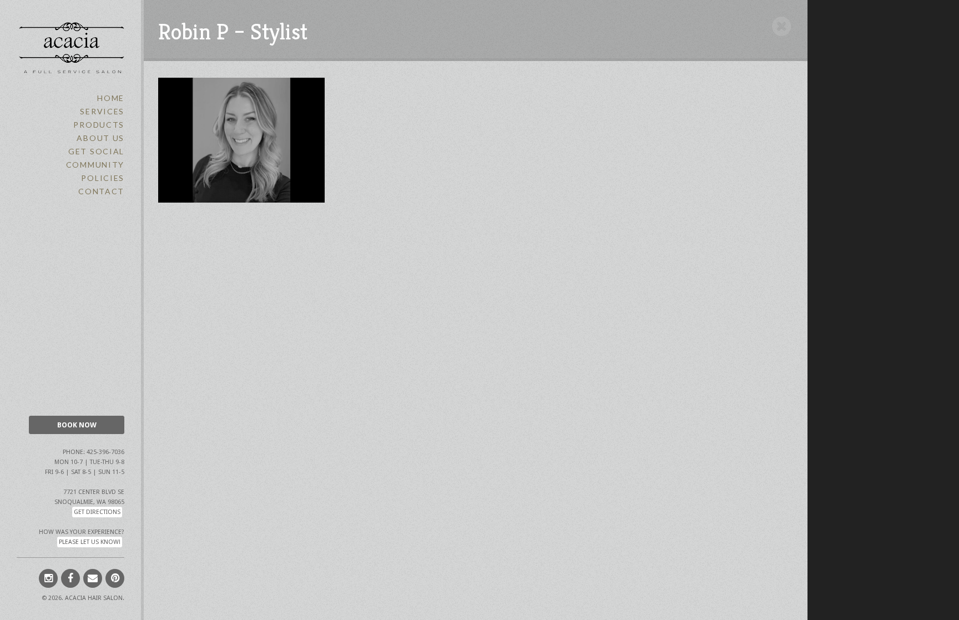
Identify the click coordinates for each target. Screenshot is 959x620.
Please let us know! (89, 542)
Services (102, 111)
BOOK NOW (77, 425)
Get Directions (97, 512)
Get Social (96, 151)
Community (95, 164)
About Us (100, 138)
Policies (102, 178)
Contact (101, 191)
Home (110, 98)
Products (98, 124)
